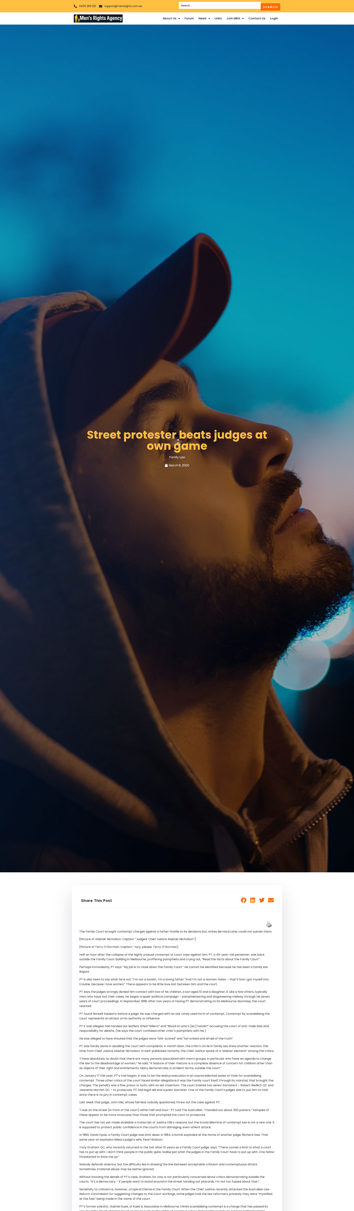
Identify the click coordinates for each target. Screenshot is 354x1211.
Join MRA (233, 18)
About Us (169, 18)
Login (274, 18)
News (202, 18)
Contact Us (257, 18)
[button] (243, 900)
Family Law (177, 457)
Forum (189, 18)
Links (218, 18)
